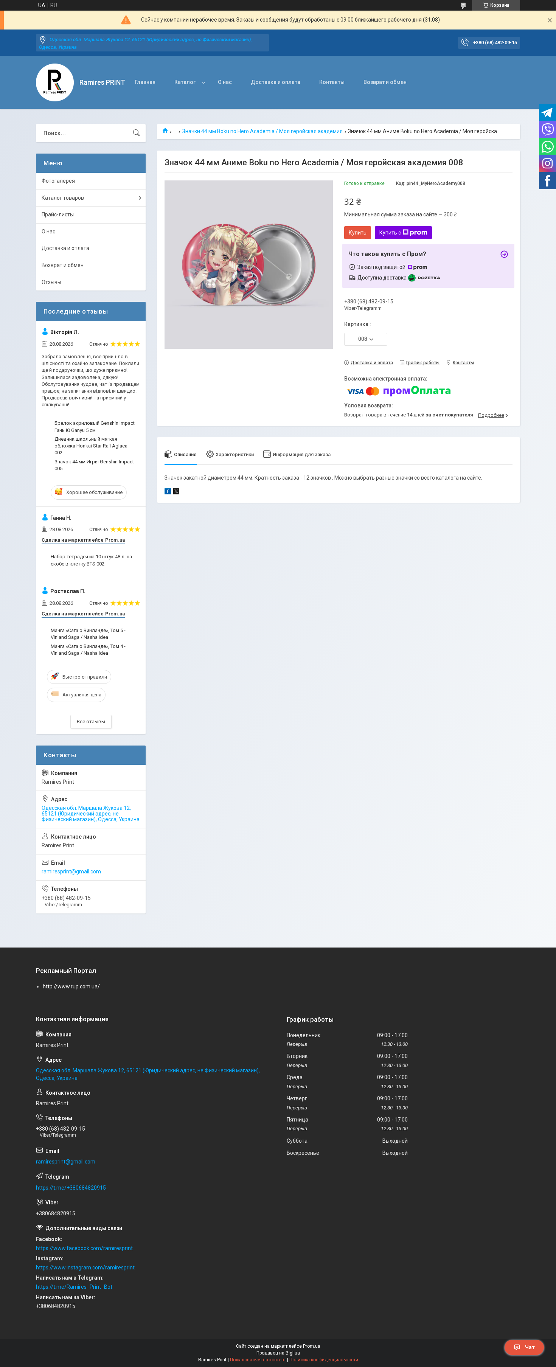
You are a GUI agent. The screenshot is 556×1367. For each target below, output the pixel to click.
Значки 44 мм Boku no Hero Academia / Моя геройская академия (262, 131)
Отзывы (51, 282)
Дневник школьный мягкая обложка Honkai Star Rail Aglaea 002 (90, 445)
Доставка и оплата (275, 82)
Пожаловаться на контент (258, 1359)
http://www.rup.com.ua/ (71, 986)
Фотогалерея (58, 181)
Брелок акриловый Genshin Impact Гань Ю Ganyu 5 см (94, 426)
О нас (225, 82)
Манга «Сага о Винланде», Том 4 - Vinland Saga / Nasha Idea (88, 649)
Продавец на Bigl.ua (278, 1353)
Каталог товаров (63, 198)
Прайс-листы (58, 214)
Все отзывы (91, 721)
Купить (358, 233)
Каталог (185, 82)
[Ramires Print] (55, 82)
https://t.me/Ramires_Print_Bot (74, 1287)
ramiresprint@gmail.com (71, 871)
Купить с (390, 233)
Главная (145, 82)
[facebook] (168, 492)
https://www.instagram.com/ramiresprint (85, 1267)
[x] (176, 492)
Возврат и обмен (385, 82)
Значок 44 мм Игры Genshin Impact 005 (94, 465)
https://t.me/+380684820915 (71, 1188)
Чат (530, 1347)
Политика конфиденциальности (323, 1359)
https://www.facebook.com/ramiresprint (84, 1248)
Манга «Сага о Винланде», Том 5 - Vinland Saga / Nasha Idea (88, 634)
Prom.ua (311, 1346)
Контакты (332, 82)
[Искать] (136, 133)
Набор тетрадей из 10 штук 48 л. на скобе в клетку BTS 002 (91, 560)
